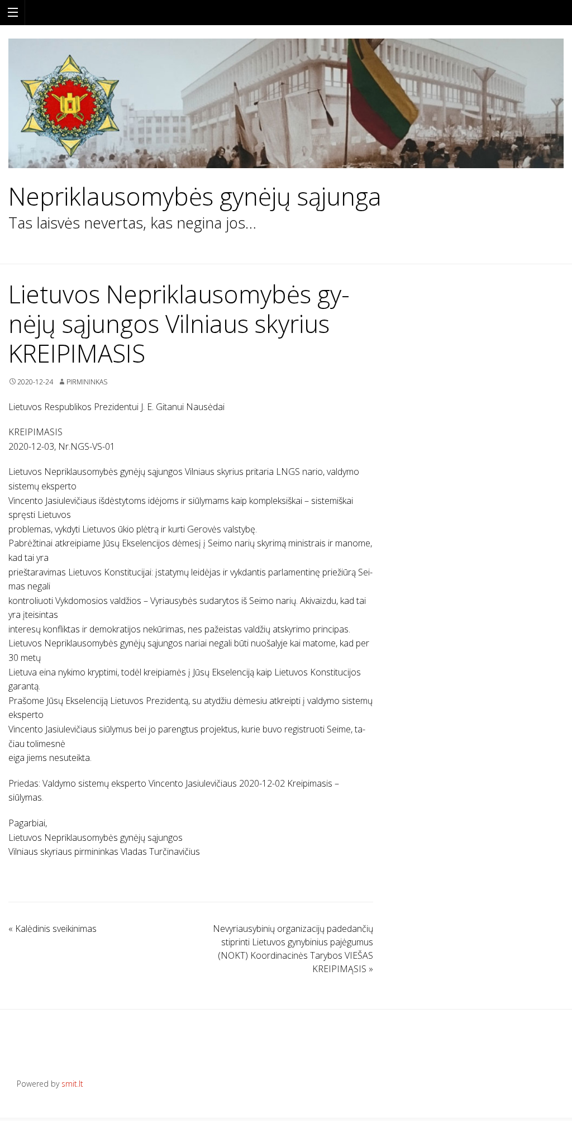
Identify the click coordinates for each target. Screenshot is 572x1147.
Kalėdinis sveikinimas (52, 928)
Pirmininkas (86, 382)
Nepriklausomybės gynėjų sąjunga (195, 196)
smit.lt (72, 1083)
